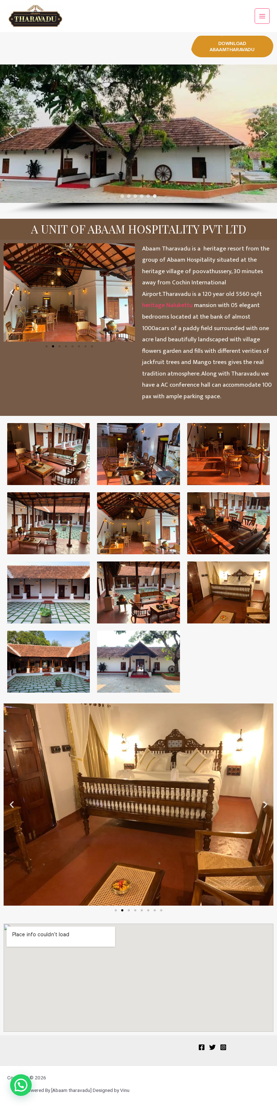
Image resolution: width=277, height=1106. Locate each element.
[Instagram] (223, 1047)
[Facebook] (201, 1047)
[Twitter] (212, 1047)
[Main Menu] (262, 16)
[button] (232, 46)
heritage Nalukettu (167, 305)
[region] (138, 140)
